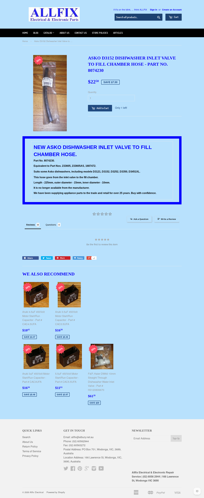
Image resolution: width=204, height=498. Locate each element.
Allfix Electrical (37, 492)
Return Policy (30, 446)
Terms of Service (31, 451)
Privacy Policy (30, 456)
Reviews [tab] (30, 224)
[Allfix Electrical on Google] (86, 469)
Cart (175, 17)
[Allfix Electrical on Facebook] (72, 469)
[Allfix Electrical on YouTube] (101, 469)
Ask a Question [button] (141, 219)
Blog (35, 32)
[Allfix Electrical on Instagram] (93, 469)
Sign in (153, 9)
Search (26, 437)
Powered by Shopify (56, 492)
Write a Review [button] (168, 219)
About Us (27, 442)
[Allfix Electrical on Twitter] (65, 469)
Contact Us (81, 32)
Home (25, 32)
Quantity (92, 92)
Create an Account (172, 9)
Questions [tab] (51, 224)
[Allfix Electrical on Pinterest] (79, 469)
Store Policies (100, 32)
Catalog (48, 32)
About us (64, 32)
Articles (118, 32)
